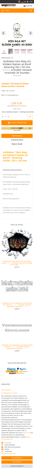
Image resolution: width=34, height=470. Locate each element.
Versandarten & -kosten (9, 393)
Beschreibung (17, 136)
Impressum (26, 433)
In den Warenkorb (18, 122)
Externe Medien (10, 445)
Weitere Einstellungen (8, 454)
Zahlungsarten (6, 390)
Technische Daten (17, 140)
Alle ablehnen (17, 462)
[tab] (17, 136)
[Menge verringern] (2, 116)
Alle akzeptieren (17, 458)
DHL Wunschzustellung (12, 447)
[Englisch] (25, 1)
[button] (17, 129)
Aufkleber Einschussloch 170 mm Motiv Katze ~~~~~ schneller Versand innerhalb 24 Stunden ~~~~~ (17, 263)
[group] (17, 243)
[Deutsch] (22, 1)
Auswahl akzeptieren (17, 466)
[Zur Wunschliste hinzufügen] (30, 116)
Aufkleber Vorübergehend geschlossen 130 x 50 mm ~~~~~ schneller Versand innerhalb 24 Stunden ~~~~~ (17, 347)
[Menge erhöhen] (8, 116)
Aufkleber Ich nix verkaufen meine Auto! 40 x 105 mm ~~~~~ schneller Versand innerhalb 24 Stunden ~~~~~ (17, 305)
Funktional (8, 451)
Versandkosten (23, 106)
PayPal (7, 449)
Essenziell (8, 443)
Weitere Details (17, 144)
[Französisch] (27, 1)
